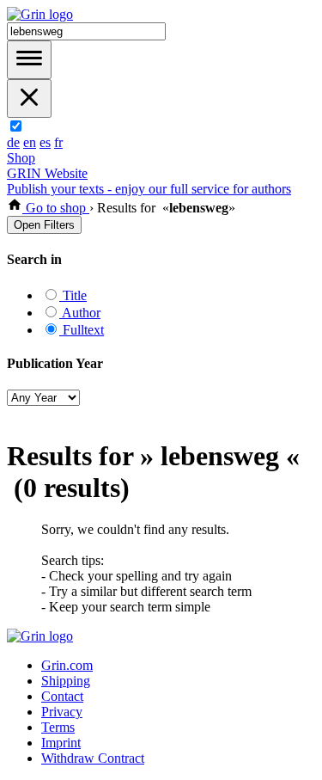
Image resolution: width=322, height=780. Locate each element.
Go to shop (55, 207)
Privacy (61, 711)
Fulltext (81, 329)
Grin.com (67, 665)
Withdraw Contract (92, 758)
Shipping (65, 680)
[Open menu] (29, 59)
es (45, 142)
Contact (62, 696)
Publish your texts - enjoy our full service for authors (149, 188)
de (13, 142)
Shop (21, 157)
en (29, 142)
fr (58, 142)
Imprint (61, 742)
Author (79, 312)
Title (73, 295)
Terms (58, 727)
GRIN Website (47, 173)
